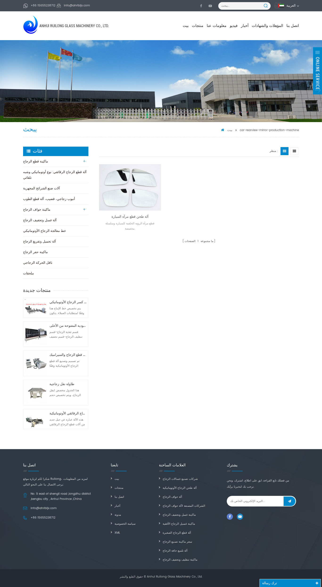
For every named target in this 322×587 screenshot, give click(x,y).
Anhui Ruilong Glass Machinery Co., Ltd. (74, 26)
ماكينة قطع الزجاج (35, 161)
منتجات (197, 26)
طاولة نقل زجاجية (62, 384)
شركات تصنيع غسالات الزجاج (180, 479)
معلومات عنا (217, 26)
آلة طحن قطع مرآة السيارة (130, 216)
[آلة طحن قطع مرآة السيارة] (130, 187)
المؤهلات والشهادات (267, 26)
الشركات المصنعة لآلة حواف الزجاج (184, 506)
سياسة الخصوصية (125, 524)
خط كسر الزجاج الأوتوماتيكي (68, 302)
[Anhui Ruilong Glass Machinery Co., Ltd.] (31, 25)
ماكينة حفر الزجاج (35, 252)
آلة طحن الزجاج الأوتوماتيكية (180, 488)
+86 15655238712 (43, 5)
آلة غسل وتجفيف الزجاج (40, 220)
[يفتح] (317, 70)
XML (117, 533)
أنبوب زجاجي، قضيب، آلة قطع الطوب (49, 199)
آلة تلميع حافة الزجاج (175, 551)
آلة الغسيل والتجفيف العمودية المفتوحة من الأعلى (68, 325)
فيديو (234, 26)
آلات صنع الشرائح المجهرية (41, 188)
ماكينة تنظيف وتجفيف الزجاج (180, 559)
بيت (186, 26)
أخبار (244, 26)
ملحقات (28, 273)
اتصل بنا (292, 26)
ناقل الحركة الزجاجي (37, 262)
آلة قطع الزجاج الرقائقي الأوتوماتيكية (68, 413)
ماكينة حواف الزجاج (36, 209)
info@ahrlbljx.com (77, 5)
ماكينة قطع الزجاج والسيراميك (68, 354)
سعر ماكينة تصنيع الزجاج (177, 542)
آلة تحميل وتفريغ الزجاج (39, 241)
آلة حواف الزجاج (172, 497)
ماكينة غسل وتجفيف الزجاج (179, 515)
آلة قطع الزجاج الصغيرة (177, 533)
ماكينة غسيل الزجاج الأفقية (179, 524)
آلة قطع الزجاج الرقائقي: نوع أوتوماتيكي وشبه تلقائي (55, 174)
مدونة (118, 515)
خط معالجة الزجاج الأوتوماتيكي (44, 231)
